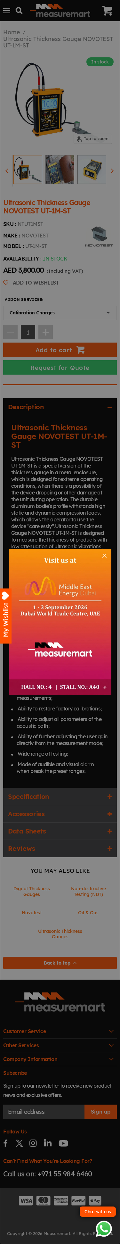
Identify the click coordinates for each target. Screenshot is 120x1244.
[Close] (104, 556)
